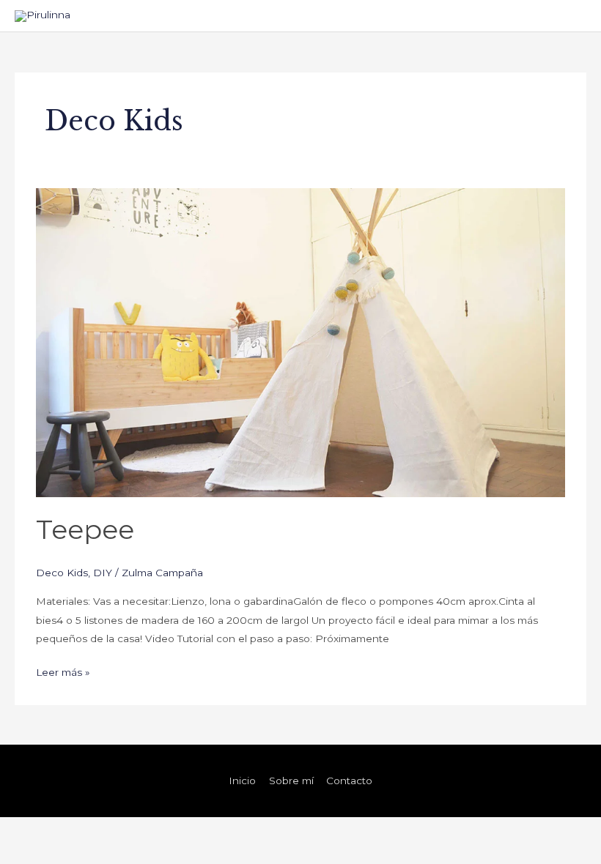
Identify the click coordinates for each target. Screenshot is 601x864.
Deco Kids (62, 572)
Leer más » (63, 670)
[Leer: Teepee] (300, 342)
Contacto (349, 780)
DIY (102, 572)
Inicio (242, 780)
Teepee (85, 529)
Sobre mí (291, 780)
